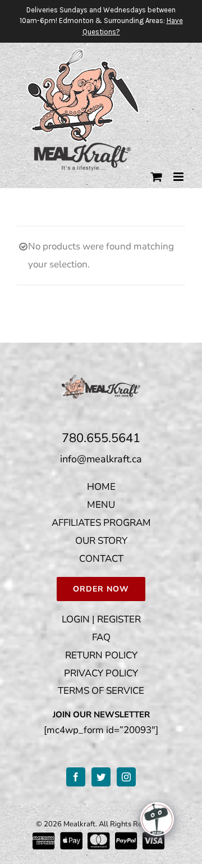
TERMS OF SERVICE (101, 690)
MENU (101, 504)
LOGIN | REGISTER (101, 619)
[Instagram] (126, 776)
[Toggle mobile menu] (179, 177)
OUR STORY (101, 540)
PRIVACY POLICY (101, 673)
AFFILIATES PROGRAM (101, 522)
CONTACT (101, 558)
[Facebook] (75, 776)
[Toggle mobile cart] (156, 177)
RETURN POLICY (101, 655)
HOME (101, 486)
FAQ (101, 637)
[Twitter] (101, 776)
